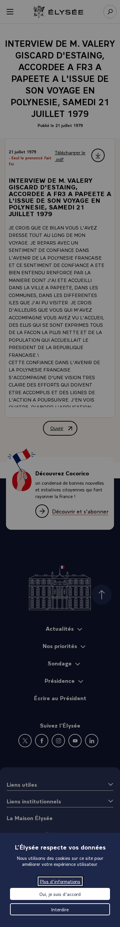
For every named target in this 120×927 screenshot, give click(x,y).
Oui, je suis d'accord (60, 894)
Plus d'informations (60, 881)
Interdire (60, 909)
